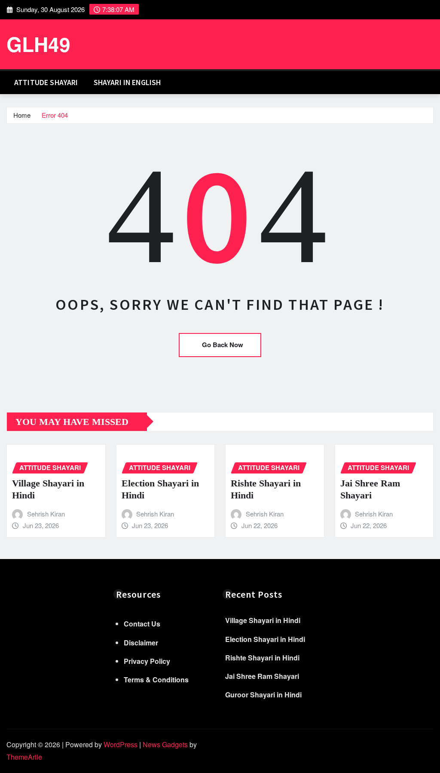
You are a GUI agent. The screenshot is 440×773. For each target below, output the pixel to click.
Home (22, 114)
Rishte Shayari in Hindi (262, 658)
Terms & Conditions (156, 679)
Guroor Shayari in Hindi (263, 695)
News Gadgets (165, 744)
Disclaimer (141, 643)
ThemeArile (24, 757)
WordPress (121, 744)
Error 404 (55, 114)
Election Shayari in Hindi (265, 639)
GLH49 (38, 44)
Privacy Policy (147, 661)
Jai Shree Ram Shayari (262, 676)
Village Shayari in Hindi (262, 620)
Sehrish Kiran (46, 513)
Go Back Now (222, 344)
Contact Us (142, 624)
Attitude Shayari (46, 82)
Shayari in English (127, 82)
